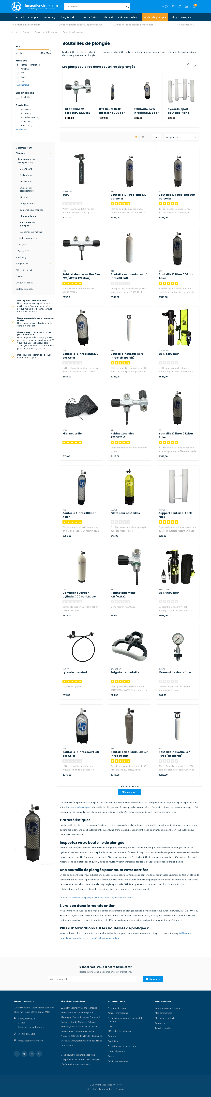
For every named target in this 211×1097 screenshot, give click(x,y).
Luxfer (24, 81)
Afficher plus (23, 84)
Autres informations (118, 1012)
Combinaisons (27, 238)
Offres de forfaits (89, 17)
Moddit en (111, 1089)
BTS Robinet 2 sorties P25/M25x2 (77, 111)
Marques (186, 17)
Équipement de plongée (26, 161)
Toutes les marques (30, 64)
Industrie (26, 125)
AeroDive (25, 69)
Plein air (109, 17)
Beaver (24, 77)
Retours (112, 1036)
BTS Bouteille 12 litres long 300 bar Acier (112, 112)
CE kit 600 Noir (169, 593)
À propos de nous (117, 1007)
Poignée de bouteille (125, 672)
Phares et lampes (29, 216)
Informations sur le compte (168, 1007)
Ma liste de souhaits (165, 1017)
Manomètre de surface (175, 672)
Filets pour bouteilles (125, 513)
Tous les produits (163, 1028)
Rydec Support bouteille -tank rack (178, 112)
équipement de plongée (78, 807)
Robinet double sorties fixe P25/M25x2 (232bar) (81, 276)
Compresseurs (27, 203)
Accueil (20, 17)
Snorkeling (48, 17)
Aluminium (27, 121)
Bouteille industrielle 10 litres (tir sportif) (127, 356)
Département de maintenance (123, 1046)
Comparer (160, 1023)
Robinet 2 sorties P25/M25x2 (122, 435)
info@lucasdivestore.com (31, 1040)
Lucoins (112, 1026)
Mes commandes (163, 1012)
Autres (23, 250)
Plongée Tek (67, 17)
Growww (120, 1089)
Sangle (25, 97)
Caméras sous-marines (31, 209)
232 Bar (26, 109)
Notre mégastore (116, 1051)
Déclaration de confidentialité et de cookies (125, 1019)
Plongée (33, 17)
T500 (66, 195)
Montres (24, 197)
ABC (22, 244)
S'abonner (155, 979)
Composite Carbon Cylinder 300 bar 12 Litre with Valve (79, 596)
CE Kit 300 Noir (169, 354)
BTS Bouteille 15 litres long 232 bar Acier (146, 112)
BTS (22, 73)
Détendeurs (26, 168)
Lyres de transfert (74, 672)
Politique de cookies (118, 1061)
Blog (174, 17)
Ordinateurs (26, 175)
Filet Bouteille (72, 433)
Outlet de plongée (155, 17)
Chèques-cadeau (128, 17)
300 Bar (26, 113)
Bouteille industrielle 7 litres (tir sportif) (174, 754)
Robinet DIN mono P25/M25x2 (123, 594)
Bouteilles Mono (30, 117)
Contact (112, 1056)
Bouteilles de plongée (27, 224)
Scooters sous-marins (31, 231)
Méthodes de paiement (119, 1031)
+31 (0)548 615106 (26, 1033)
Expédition (113, 1041)
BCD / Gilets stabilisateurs (27, 189)
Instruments (26, 181)
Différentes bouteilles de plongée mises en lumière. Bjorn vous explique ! (96, 897)
